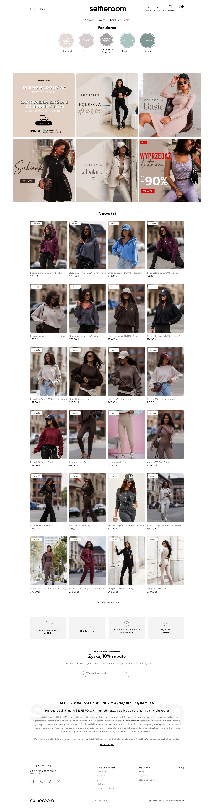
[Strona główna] (107, 9)
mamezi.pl (179, 801)
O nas (141, 772)
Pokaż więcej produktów (107, 602)
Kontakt (101, 776)
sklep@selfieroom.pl (43, 771)
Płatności (101, 784)
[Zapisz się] (126, 673)
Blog (181, 768)
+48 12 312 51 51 (40, 766)
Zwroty (100, 780)
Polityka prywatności (148, 780)
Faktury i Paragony (106, 788)
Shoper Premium (156, 801)
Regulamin (143, 776)
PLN (41, 9)
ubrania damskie (130, 721)
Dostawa (101, 772)
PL (31, 9)
